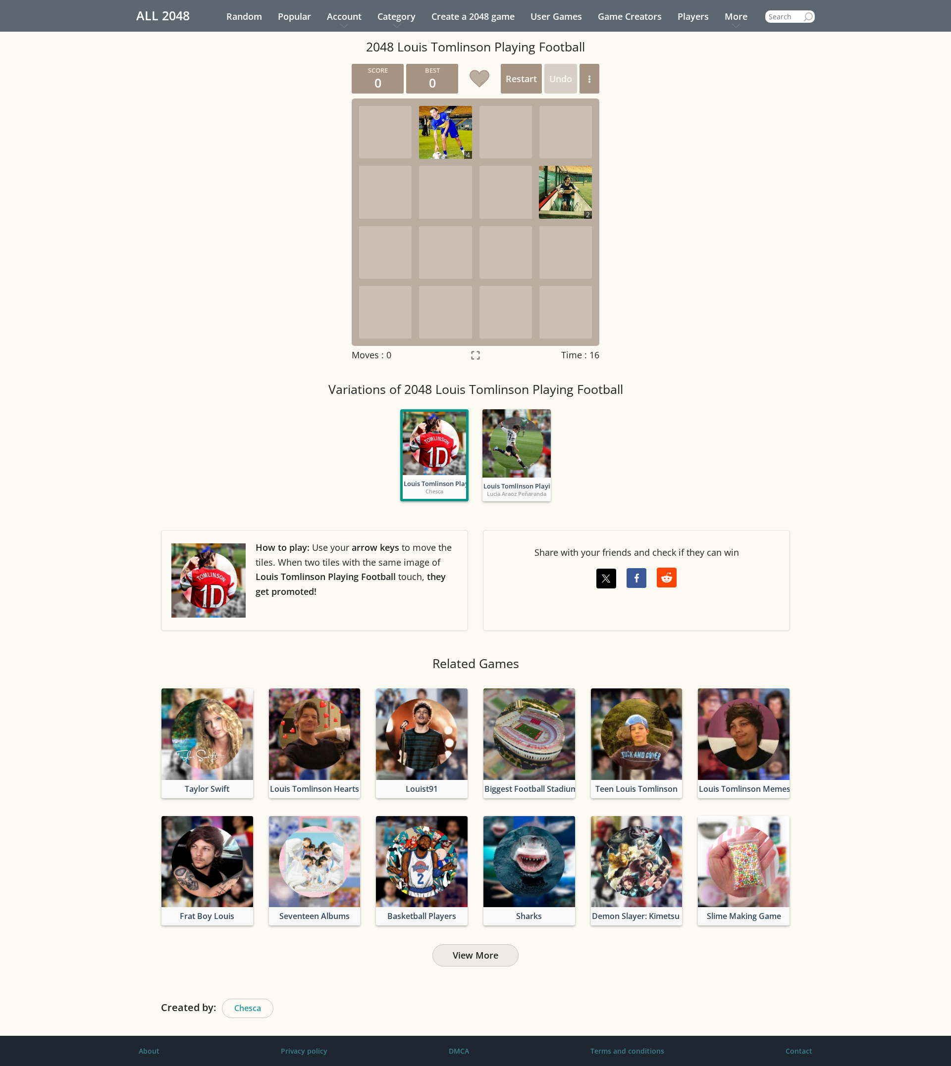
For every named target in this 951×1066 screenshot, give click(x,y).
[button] (589, 79)
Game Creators (630, 16)
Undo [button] (560, 79)
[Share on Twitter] (606, 578)
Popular (294, 16)
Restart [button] (521, 79)
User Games (556, 16)
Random (244, 16)
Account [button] (344, 16)
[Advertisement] (250, 212)
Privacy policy (304, 1051)
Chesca (247, 1008)
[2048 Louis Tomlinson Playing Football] (434, 443)
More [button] (736, 16)
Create (473, 16)
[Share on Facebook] (636, 578)
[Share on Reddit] (667, 577)
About (149, 1051)
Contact (799, 1051)
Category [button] (396, 16)
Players (693, 16)
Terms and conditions (627, 1051)
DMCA (459, 1051)
